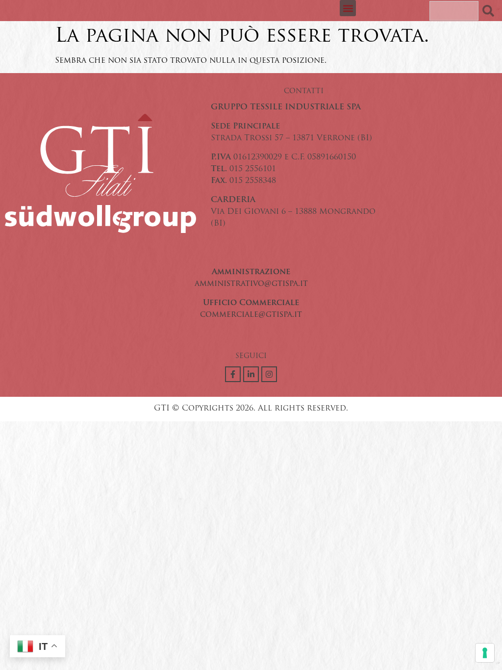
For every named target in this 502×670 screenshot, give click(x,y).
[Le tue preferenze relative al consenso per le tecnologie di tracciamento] (485, 653)
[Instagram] (269, 374)
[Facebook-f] (233, 374)
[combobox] (453, 11)
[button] (348, 8)
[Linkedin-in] (251, 374)
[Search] (490, 11)
